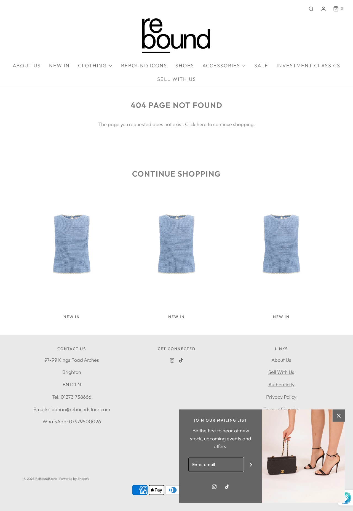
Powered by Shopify (74, 479)
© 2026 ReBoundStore (40, 479)
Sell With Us (281, 372)
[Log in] (323, 9)
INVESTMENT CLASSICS (308, 65)
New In (59, 65)
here (202, 124)
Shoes (184, 65)
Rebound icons (144, 65)
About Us (281, 360)
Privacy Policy (281, 397)
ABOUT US (27, 65)
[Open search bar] (311, 9)
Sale (261, 65)
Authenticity (281, 384)
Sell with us (176, 79)
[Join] (251, 464)
